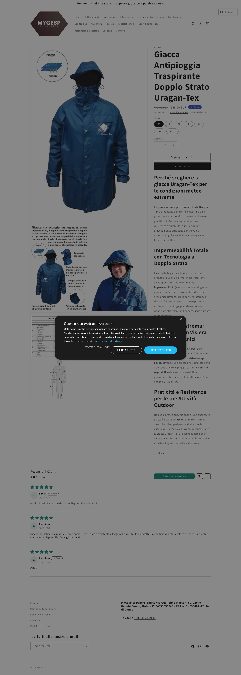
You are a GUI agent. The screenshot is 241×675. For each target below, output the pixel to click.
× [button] (181, 319)
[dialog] (120, 337)
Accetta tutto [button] (161, 350)
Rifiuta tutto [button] (126, 350)
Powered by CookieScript (97, 347)
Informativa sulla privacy (108, 341)
